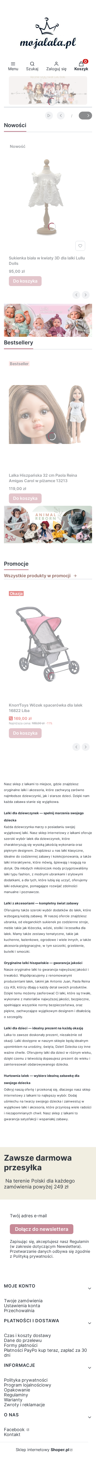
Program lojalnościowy (27, 1385)
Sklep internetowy (42, 1449)
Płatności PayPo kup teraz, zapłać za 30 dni (45, 1353)
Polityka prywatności (26, 1380)
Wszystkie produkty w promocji (37, 575)
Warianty (13, 1399)
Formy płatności (20, 1345)
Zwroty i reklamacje (24, 1404)
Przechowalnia (19, 1310)
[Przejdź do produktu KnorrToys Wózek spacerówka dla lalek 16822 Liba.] (48, 644)
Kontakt (12, 1434)
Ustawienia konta (22, 1305)
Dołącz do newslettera (41, 1229)
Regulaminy (16, 1394)
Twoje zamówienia (23, 1300)
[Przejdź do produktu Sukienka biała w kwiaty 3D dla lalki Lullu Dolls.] (48, 197)
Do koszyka (25, 281)
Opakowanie (17, 1389)
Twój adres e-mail (28, 1215)
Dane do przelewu (23, 1340)
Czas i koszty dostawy (27, 1335)
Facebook (15, 1429)
